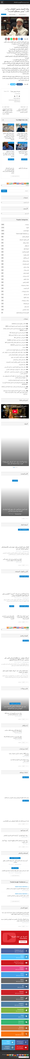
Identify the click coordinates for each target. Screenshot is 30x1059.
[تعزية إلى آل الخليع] (21, 162)
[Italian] (13, 183)
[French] (18, 183)
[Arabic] (27, 183)
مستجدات (27, 224)
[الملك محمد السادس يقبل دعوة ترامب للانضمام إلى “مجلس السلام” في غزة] (15, 537)
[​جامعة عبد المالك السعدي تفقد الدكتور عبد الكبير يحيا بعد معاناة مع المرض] (8, 146)
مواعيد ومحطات (25, 261)
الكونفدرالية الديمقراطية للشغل (22, 312)
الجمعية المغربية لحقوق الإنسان (15, 703)
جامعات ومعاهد (26, 242)
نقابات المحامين (26, 309)
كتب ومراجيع (26, 294)
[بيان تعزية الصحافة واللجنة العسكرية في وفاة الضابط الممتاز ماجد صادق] (8, 162)
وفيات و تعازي (4, 14)
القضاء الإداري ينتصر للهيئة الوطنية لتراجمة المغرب (16, 349)
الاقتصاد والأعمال (25, 251)
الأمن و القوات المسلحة (22, 142)
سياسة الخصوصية (22, 364)
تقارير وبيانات (26, 270)
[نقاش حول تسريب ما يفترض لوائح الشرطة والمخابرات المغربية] (7, 610)
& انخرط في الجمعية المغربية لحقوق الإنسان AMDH (15, 326)
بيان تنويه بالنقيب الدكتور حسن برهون (18, 357)
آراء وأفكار (27, 245)
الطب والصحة (26, 255)
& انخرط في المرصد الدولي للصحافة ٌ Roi (18, 332)
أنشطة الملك (26, 248)
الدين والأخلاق (26, 258)
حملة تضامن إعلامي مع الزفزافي (19, 359)
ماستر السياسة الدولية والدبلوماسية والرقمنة (17, 380)
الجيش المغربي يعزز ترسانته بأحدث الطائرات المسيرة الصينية (21, 110)
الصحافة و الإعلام (25, 236)
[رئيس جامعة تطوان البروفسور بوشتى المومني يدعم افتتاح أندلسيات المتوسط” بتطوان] (15, 786)
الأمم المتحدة (26, 288)
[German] (15, 183)
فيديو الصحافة (26, 303)
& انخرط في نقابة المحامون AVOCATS (18, 344)
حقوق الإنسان (26, 230)
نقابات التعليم (26, 279)
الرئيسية (24, 347)
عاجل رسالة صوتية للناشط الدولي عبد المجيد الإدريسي (15, 367)
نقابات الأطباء (26, 297)
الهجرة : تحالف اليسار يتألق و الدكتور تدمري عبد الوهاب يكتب (14, 352)
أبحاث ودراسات (26, 276)
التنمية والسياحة (26, 264)
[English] (20, 183)
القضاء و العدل (26, 273)
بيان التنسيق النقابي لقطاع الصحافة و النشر (17, 354)
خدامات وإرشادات (25, 291)
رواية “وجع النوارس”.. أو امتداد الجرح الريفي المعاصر (16, 835)
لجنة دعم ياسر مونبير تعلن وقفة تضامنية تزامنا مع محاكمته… (15, 870)
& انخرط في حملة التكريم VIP (20, 337)
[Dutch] (22, 183)
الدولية (27, 227)
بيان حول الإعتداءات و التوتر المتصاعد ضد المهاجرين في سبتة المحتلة (15, 707)
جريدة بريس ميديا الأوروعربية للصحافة (21, 2)
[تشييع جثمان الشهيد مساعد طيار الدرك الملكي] (21, 146)
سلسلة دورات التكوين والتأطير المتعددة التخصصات (16, 362)
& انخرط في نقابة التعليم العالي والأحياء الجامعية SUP (15, 342)
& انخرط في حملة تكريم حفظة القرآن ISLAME (16, 340)
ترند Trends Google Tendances (22, 233)
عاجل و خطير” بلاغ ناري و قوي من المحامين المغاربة (18, 895)
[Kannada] (10, 183)
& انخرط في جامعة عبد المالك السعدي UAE (17, 335)
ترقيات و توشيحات (25, 300)
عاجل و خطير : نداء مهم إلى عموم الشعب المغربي (16, 369)
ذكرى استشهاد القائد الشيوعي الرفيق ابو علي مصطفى (17, 888)
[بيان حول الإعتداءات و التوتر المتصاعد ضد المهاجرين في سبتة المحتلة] (15, 701)
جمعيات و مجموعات (25, 285)
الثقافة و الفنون (26, 282)
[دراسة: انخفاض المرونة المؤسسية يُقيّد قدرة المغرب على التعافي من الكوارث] (4, 761)
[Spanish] (8, 183)
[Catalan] (25, 183)
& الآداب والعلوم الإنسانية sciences (19, 323)
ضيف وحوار (26, 306)
